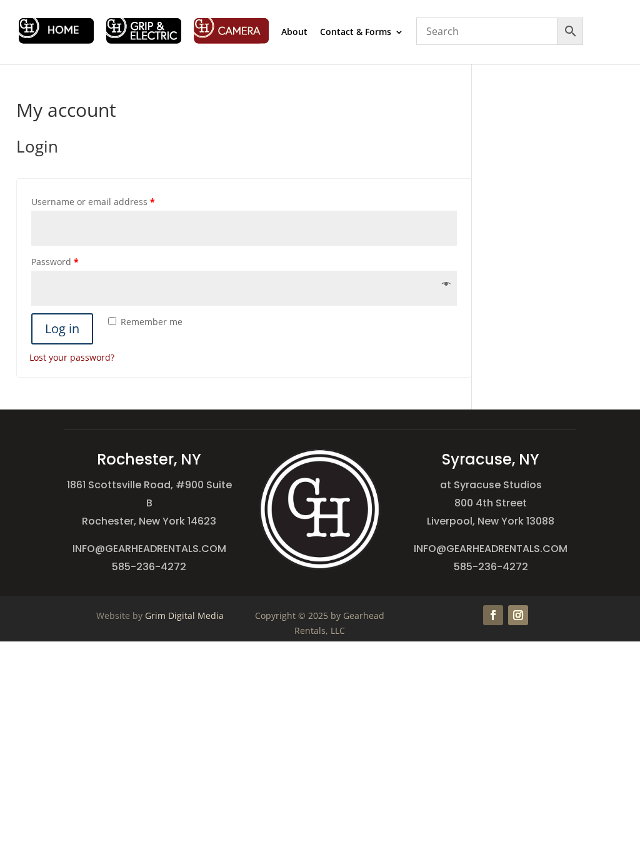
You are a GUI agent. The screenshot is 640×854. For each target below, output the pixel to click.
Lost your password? (71, 357)
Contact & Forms (355, 33)
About (294, 33)
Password (55, 262)
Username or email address (93, 202)
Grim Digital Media (184, 615)
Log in (62, 328)
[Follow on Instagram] (518, 615)
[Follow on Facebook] (493, 615)
